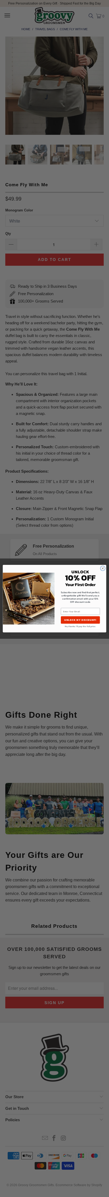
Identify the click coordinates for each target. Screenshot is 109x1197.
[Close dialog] (102, 568)
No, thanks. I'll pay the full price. (80, 626)
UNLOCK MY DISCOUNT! (80, 620)
